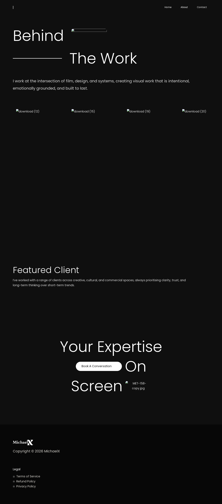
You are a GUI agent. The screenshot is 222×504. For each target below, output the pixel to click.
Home (168, 7)
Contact (202, 7)
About (184, 7)
